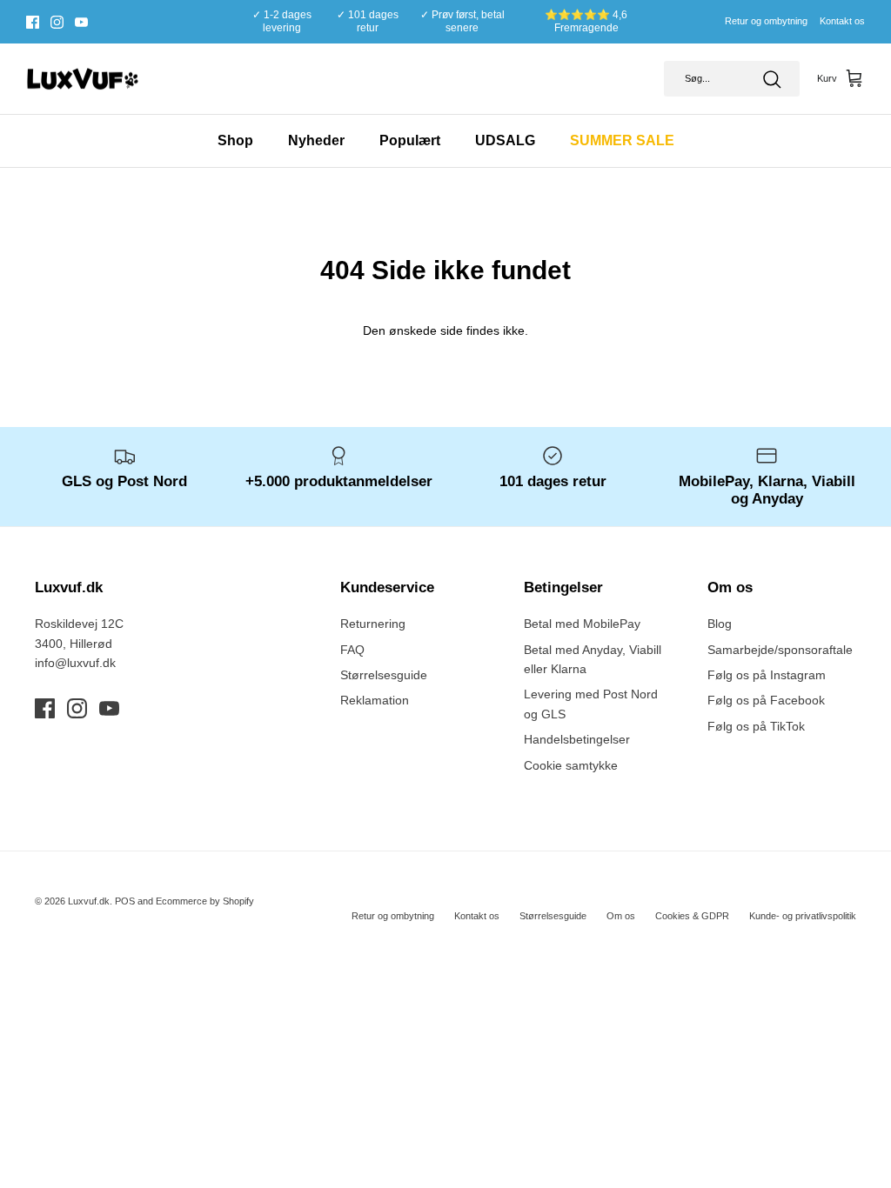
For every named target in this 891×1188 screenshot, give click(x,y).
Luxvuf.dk (89, 901)
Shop (235, 140)
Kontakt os (842, 21)
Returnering (372, 624)
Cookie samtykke (571, 765)
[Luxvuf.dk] (82, 79)
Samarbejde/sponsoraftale (780, 650)
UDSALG (505, 140)
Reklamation (374, 700)
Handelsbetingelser (577, 739)
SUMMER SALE (622, 140)
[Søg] (771, 79)
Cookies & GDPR (692, 916)
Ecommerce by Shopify (205, 901)
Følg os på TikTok (756, 726)
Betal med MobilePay (582, 624)
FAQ (352, 650)
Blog (719, 624)
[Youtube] (81, 22)
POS (125, 901)
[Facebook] (32, 22)
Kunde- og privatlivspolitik (802, 916)
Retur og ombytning (766, 21)
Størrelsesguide (383, 675)
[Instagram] (57, 22)
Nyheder (316, 140)
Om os (620, 916)
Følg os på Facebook (766, 700)
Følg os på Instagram (766, 675)
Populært (409, 140)
